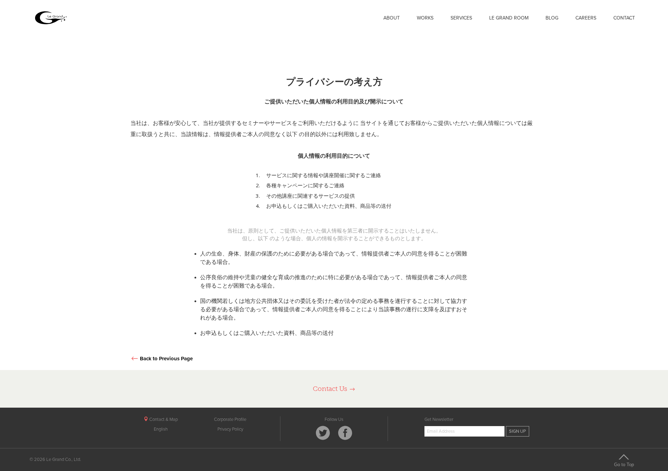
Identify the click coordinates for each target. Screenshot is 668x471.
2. (258, 185)
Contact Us (331, 389)
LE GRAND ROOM (508, 18)
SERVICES (461, 18)
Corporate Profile (230, 419)
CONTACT (624, 18)
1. (258, 175)
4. (258, 206)
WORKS (425, 18)
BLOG (552, 18)
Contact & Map (163, 419)
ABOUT (391, 18)
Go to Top (624, 464)
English (161, 429)
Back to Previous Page (166, 358)
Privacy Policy (230, 429)
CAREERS (585, 18)
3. (258, 196)
